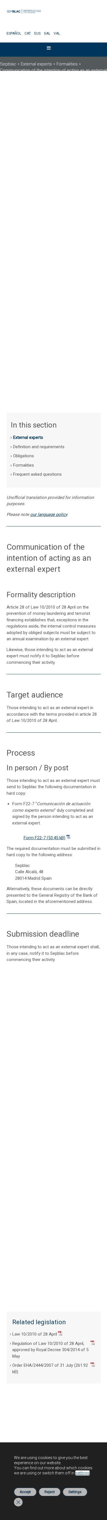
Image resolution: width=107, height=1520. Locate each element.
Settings (75, 1492)
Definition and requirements (38, 446)
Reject (50, 1492)
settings (82, 1473)
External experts (28, 437)
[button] (49, 49)
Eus (37, 33)
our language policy (48, 514)
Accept (25, 1492)
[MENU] (52, 49)
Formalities (23, 465)
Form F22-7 (35, 837)
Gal (47, 33)
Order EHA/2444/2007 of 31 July (42, 1365)
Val (57, 33)
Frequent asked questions (37, 474)
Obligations (23, 455)
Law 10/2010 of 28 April (34, 1334)
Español (14, 33)
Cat (28, 33)
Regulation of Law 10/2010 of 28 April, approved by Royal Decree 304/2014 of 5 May (50, 1350)
